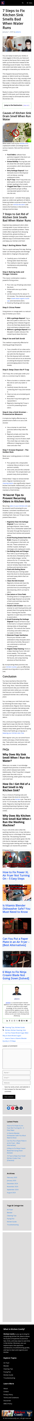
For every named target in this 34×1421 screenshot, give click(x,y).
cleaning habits (8, 483)
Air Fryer (10, 1210)
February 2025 (12, 1177)
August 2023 (11, 1193)
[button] (22, 3)
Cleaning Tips (9, 1027)
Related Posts (8, 850)
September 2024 (12, 1190)
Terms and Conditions (11, 1398)
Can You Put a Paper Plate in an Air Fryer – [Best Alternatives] (16, 942)
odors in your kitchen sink (18, 506)
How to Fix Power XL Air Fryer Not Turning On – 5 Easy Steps (16, 875)
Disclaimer (7, 1401)
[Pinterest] (22, 1021)
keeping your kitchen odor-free (13, 733)
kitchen (17, 799)
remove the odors (19, 204)
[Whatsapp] (12, 1021)
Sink (24, 1030)
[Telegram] (19, 1021)
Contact (6, 1392)
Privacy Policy (8, 1395)
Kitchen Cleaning (16, 1030)
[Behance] (24, 1021)
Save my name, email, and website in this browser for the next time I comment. (17, 1089)
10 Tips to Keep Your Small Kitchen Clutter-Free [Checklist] (16, 1158)
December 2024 (12, 1183)
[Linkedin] (7, 1021)
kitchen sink (24, 143)
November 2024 (12, 1187)
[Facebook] (9, 1021)
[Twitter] (17, 1021)
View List (26, 105)
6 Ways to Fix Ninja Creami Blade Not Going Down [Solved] (16, 975)
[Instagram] (14, 1021)
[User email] (26, 1021)
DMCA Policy (7, 1404)
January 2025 (11, 1180)
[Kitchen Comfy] (3, 3)
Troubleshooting (13, 1225)
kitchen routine (11, 667)
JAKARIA (8, 1003)
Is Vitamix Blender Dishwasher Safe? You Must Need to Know (16, 908)
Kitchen (7, 1030)
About (5, 1388)
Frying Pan (10, 1219)
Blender (9, 1213)
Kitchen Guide (20, 1027)
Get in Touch (13, 1105)
